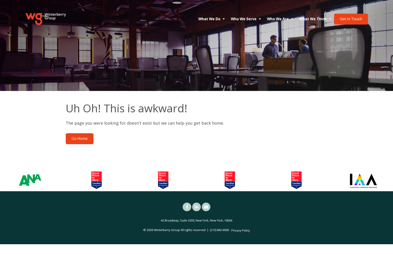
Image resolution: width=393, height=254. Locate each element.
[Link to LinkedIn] (196, 207)
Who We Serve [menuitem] (244, 18)
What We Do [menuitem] (209, 18)
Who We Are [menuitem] (278, 18)
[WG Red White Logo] (45, 19)
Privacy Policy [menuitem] (240, 230)
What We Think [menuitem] (313, 18)
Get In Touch (351, 18)
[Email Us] (206, 207)
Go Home (80, 138)
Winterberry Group (167, 230)
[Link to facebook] (187, 207)
